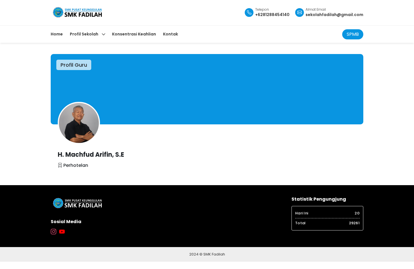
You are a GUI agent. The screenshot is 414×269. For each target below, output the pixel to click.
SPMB (353, 34)
